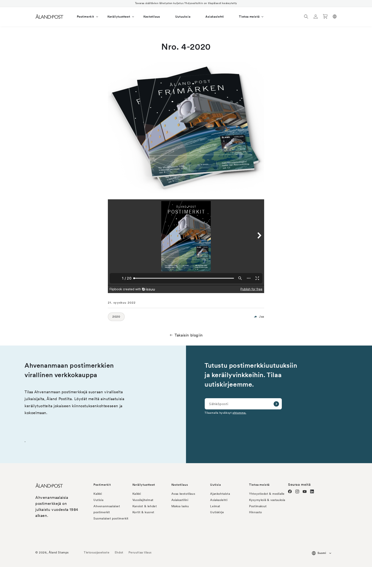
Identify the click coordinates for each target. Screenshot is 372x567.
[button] (84, 16)
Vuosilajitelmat (142, 500)
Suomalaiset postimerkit (111, 518)
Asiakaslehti (218, 500)
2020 (116, 316)
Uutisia (98, 500)
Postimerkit (102, 484)
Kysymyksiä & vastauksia (267, 500)
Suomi (322, 553)
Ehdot (119, 552)
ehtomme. (239, 412)
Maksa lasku (180, 506)
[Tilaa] (276, 404)
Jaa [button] (261, 316)
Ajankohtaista (220, 493)
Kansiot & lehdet (144, 506)
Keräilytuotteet (143, 484)
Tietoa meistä (259, 484)
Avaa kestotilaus (183, 493)
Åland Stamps (59, 552)
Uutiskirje (217, 512)
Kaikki (97, 493)
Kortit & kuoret (143, 512)
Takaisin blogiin (189, 335)
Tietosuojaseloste (97, 552)
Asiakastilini (179, 500)
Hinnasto (255, 512)
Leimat (215, 506)
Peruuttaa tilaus (140, 552)
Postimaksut (258, 506)
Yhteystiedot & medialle (267, 493)
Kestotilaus (179, 484)
